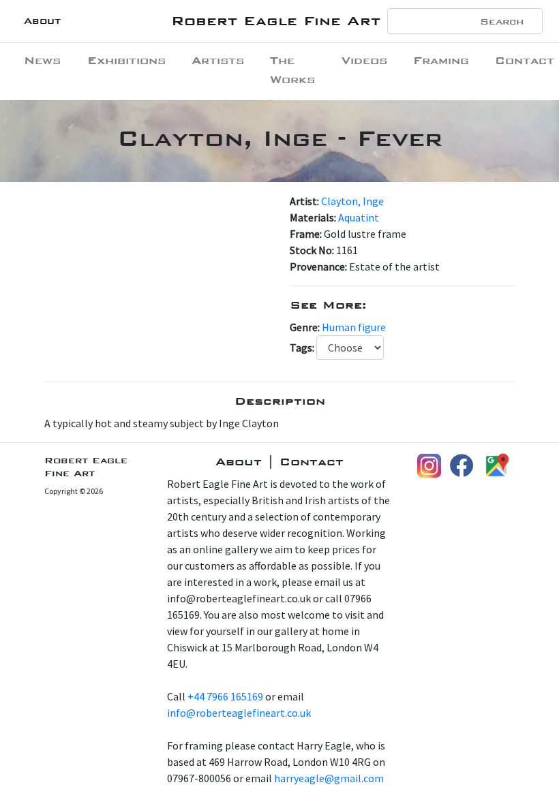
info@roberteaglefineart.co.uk (239, 713)
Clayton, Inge (352, 201)
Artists (218, 60)
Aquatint (358, 217)
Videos (364, 60)
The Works (292, 70)
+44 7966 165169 (225, 696)
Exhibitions (126, 60)
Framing (441, 60)
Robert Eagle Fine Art (275, 20)
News (42, 60)
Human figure (354, 327)
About (42, 21)
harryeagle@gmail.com (329, 778)
